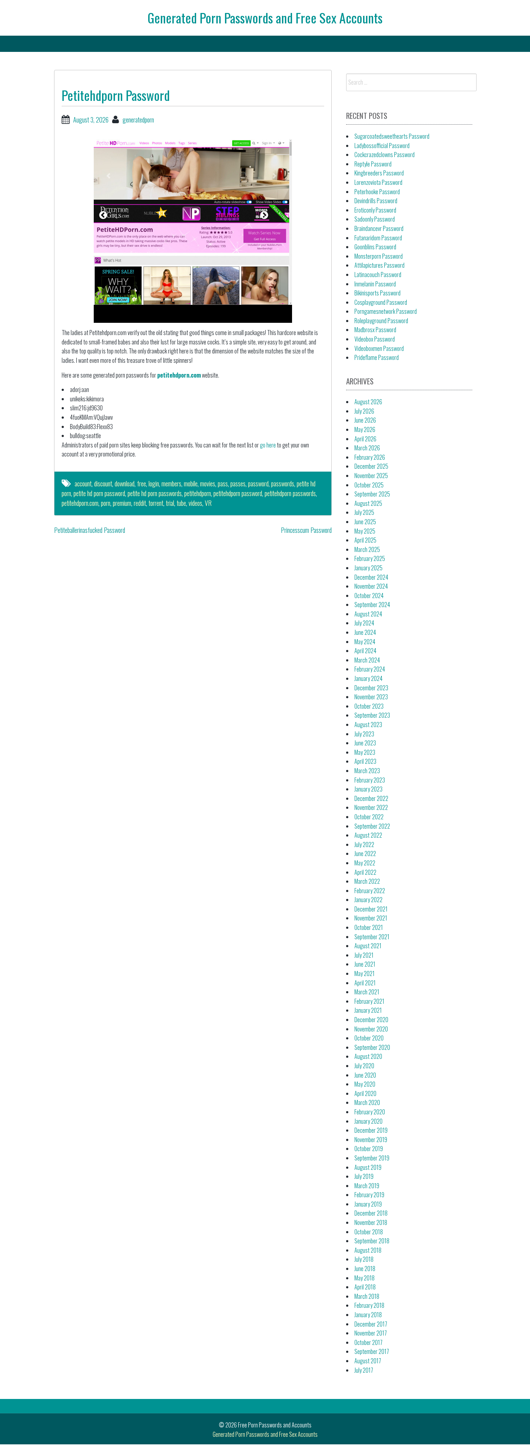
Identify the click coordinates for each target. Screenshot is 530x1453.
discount (103, 483)
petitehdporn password (237, 493)
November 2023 (371, 696)
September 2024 (372, 604)
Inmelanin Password (375, 284)
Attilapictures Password (379, 265)
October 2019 (368, 1148)
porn (105, 503)
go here (268, 445)
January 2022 (368, 899)
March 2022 (367, 881)
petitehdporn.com (179, 375)
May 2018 (364, 1278)
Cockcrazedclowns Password (384, 154)
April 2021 (365, 983)
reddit (140, 503)
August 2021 (367, 945)
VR (208, 503)
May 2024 (364, 641)
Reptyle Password (373, 164)
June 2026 (365, 420)
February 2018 (369, 1305)
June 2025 (365, 521)
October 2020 (369, 1038)
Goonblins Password (375, 246)
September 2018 (371, 1240)
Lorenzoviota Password (378, 182)
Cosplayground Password (380, 302)
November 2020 (371, 1029)
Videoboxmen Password (379, 348)
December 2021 (371, 909)
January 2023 (368, 789)
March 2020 (367, 1102)
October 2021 (368, 927)
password (258, 483)
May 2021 (364, 973)
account (83, 483)
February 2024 (369, 669)
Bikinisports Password (377, 293)
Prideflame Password (376, 357)
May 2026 (364, 429)
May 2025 (364, 531)
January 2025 (368, 567)
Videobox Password (374, 339)
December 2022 (371, 798)
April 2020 (365, 1093)
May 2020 (364, 1084)
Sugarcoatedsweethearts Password (391, 136)
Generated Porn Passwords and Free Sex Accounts (265, 17)
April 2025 (365, 540)
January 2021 (368, 1010)
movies (207, 483)
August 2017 (367, 1360)
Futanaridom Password (378, 237)
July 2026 (364, 411)
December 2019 (371, 1130)
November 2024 (371, 586)
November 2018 (370, 1222)
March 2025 (367, 549)
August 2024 (368, 614)
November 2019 (370, 1139)
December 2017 (370, 1324)
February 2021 (369, 1001)
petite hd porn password (99, 493)
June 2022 (365, 853)
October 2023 (369, 706)
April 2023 (365, 761)
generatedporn (138, 119)
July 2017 (363, 1370)
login (154, 483)
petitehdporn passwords (290, 493)
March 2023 (367, 770)
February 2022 (369, 890)
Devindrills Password (375, 200)
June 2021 (364, 964)
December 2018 (371, 1213)
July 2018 (364, 1259)
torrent (156, 503)
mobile (191, 483)
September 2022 (372, 826)
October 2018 (368, 1231)
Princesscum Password (306, 530)
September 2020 (372, 1047)
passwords (282, 483)
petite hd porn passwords (155, 493)
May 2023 (364, 752)
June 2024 (365, 632)
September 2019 (371, 1158)
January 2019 (368, 1204)
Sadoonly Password (374, 219)
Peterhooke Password (377, 191)
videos (195, 503)
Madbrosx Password (375, 329)
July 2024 (364, 623)
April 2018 (365, 1287)
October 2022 (369, 816)
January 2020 (368, 1121)
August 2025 (368, 503)
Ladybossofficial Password (382, 145)
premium (122, 503)
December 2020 (371, 1019)
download (124, 483)
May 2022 (364, 863)
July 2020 (364, 1065)
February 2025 (369, 558)
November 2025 (371, 475)
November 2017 (370, 1333)
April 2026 (365, 438)
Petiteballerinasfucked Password (89, 530)
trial (170, 503)
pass (223, 483)
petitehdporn (197, 493)
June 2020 (365, 1075)
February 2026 (369, 457)
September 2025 (372, 494)
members (171, 483)
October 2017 (368, 1342)
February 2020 (369, 1111)
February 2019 (369, 1194)
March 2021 (366, 992)
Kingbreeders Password (379, 173)
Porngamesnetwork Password (385, 311)
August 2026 (368, 401)
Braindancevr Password (378, 228)
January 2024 (368, 678)
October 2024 (369, 595)
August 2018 (367, 1250)
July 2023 (364, 734)
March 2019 (366, 1185)
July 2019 (364, 1176)
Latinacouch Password (377, 274)
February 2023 (369, 780)
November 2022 (371, 807)
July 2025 (364, 512)
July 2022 (364, 844)
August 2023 (368, 724)
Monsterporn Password (378, 256)
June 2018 (364, 1268)
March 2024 (367, 660)
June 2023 (365, 743)
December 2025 (371, 466)
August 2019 (367, 1167)
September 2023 (372, 715)
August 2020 (368, 1056)
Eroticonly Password (375, 210)
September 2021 (371, 936)
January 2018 (368, 1314)
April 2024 (365, 650)
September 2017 (371, 1351)
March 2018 (366, 1296)
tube (181, 503)
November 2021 (370, 918)
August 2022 (368, 835)
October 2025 (369, 485)
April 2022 (365, 872)
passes (238, 483)
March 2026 (367, 448)
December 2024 (371, 577)
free (141, 483)
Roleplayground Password (381, 320)
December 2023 (371, 687)
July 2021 (364, 955)
